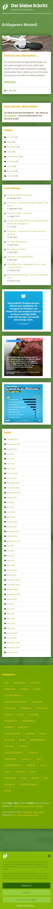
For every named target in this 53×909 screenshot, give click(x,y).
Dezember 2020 (13, 580)
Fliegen (37, 689)
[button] (49, 856)
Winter (7, 790)
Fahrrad (24, 689)
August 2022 (12, 497)
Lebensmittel (10, 720)
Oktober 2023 (12, 439)
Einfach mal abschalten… (21, 55)
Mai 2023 (10, 459)
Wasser (35, 778)
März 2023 (11, 468)
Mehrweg (8, 727)
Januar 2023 (11, 478)
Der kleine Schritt (29, 5)
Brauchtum (11, 147)
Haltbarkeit (42, 708)
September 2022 (13, 493)
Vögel (24, 778)
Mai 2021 (10, 555)
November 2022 (13, 488)
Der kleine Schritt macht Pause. (20, 195)
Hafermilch (26, 708)
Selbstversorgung (13, 752)
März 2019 (11, 628)
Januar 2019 (11, 638)
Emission (34, 682)
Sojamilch (26, 759)
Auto (6, 682)
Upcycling (20, 771)
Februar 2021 (12, 570)
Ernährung (11, 161)
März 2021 (11, 565)
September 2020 (13, 594)
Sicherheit (33, 752)
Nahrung (30, 733)
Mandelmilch (28, 720)
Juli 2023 (10, 454)
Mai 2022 (10, 507)
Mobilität (10, 176)
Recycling (9, 740)
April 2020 (11, 618)
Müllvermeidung (12, 733)
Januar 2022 (11, 526)
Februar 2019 (12, 633)
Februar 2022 (12, 522)
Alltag (9, 142)
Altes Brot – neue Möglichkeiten (20, 257)
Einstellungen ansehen (26, 900)
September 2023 (13, 444)
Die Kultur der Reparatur (17, 242)
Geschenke (37, 701)
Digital (9, 152)
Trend (7, 771)
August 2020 (12, 599)
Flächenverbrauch (13, 695)
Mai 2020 (10, 614)
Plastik (43, 733)
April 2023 (11, 464)
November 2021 (13, 531)
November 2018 (13, 647)
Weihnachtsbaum (28, 784)
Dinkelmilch (20, 682)
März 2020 (11, 623)
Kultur (20, 714)
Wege (45, 778)
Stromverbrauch (12, 765)
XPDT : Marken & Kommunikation (25, 815)
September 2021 (13, 541)
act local (10, 137)
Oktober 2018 (12, 652)
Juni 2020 (10, 609)
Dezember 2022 (13, 483)
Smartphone (10, 759)
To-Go (43, 765)
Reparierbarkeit (38, 740)
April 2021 (11, 560)
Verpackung (10, 778)
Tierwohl (30, 765)
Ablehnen (26, 893)
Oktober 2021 (12, 536)
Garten (9, 166)
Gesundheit (10, 708)
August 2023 (12, 449)
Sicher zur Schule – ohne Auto (19, 213)
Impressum (27, 812)
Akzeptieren (26, 885)
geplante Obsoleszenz (15, 701)
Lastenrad (33, 714)
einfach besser (13, 156)
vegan (33, 771)
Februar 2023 (12, 473)
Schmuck (23, 746)
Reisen (22, 740)
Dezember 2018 (13, 643)
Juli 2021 (10, 546)
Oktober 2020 (12, 589)
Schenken (9, 746)
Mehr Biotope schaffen (16, 249)
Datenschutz (38, 812)
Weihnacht (9, 784)
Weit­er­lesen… (10, 82)
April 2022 (11, 512)
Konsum (8, 714)
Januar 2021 (11, 575)
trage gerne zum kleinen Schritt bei (28, 806)
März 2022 (11, 517)
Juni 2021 (10, 551)
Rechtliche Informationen (25, 905)
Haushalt (10, 171)
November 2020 (13, 584)
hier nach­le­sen (10, 116)
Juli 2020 (10, 604)
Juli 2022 (10, 502)
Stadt (38, 759)
